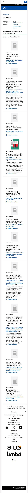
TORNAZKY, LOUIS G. (11, 280)
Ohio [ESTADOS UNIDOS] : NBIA (14, 159)
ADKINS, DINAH (18, 89)
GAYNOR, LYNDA (15, 328)
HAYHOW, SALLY (10, 157)
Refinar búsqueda (14, 37)
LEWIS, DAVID (9, 198)
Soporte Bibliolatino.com (19, 488)
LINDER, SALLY (10, 60)
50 (17, 408)
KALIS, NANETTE (10, 224)
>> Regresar (6, 14)
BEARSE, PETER (10, 397)
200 (24, 408)
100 (20, 408)
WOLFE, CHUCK (10, 89)
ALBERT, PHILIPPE (10, 327)
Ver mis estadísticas (21, 487)
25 (14, 408)
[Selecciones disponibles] (8, 37)
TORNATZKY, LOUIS (11, 367)
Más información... (13, 63)
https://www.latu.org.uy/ (14, 424)
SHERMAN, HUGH (10, 91)
